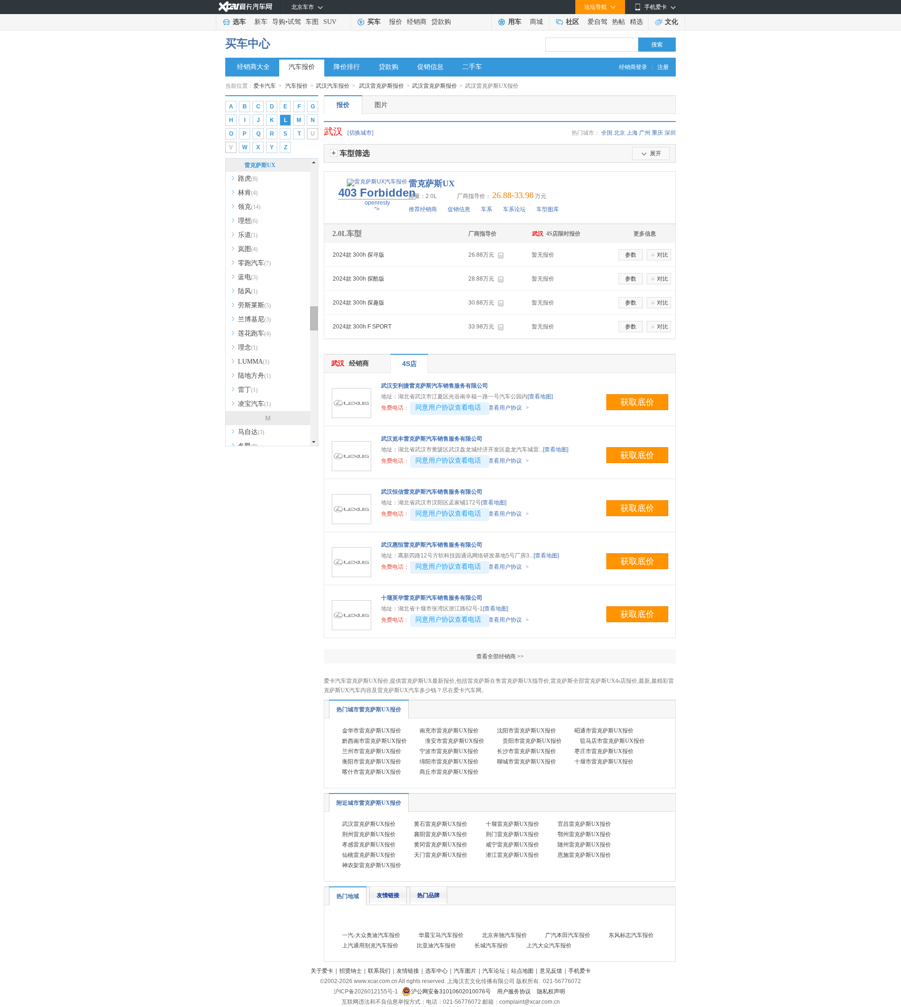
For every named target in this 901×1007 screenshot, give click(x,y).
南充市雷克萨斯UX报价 (449, 730)
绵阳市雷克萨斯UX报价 (449, 761)
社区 (572, 21)
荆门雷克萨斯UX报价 (512, 834)
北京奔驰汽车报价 (504, 935)
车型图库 (547, 209)
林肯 (248, 192)
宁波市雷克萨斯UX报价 (449, 751)
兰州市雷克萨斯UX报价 (371, 751)
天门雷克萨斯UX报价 (440, 855)
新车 (260, 21)
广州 (644, 133)
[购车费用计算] (500, 255)
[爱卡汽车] (245, 7)
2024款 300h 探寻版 (358, 255)
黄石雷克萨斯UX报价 (440, 824)
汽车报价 (302, 66)
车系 (486, 209)
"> (377, 199)
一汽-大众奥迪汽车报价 (371, 935)
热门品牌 (428, 895)
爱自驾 (597, 21)
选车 (239, 21)
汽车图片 (465, 971)
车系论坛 (514, 209)
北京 (619, 133)
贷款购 (441, 21)
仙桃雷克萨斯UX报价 (369, 855)
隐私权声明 (551, 991)
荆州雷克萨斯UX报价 (369, 834)
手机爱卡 (579, 971)
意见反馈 (551, 971)
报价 (395, 21)
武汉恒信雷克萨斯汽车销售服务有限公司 (431, 491)
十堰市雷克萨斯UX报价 (604, 761)
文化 (671, 21)
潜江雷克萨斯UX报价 (512, 855)
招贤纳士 (350, 971)
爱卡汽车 (264, 86)
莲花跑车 (254, 333)
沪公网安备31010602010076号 (451, 991)
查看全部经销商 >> (500, 656)
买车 (374, 21)
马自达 (251, 431)
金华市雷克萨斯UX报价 (371, 730)
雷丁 (248, 389)
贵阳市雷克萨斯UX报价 (532, 741)
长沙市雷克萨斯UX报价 (526, 751)
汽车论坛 (493, 971)
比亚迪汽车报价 (436, 945)
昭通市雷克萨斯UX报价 (604, 730)
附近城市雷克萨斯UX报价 (368, 803)
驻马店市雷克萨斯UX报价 (612, 741)
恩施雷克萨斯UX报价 (584, 855)
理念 (248, 347)
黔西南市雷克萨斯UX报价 (374, 741)
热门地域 (347, 896)
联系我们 (379, 971)
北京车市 (302, 7)
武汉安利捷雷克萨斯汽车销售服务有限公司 (434, 385)
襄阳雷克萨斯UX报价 (440, 834)
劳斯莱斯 (254, 305)
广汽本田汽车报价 (567, 935)
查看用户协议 (508, 407)
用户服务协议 (514, 991)
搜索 (657, 44)
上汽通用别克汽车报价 (370, 945)
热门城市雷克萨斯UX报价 (368, 709)
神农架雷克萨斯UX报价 (371, 865)
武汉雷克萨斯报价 (381, 86)
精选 (636, 21)
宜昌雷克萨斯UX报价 (584, 824)
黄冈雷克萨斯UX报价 (440, 844)
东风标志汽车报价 (631, 935)
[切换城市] (360, 133)
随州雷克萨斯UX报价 (584, 844)
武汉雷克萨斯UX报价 (369, 824)
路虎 (248, 178)
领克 (249, 206)
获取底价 (637, 402)
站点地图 (522, 971)
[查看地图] (540, 396)
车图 (312, 21)
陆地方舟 (254, 375)
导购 (278, 21)
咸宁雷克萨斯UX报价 (512, 844)
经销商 (417, 21)
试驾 (294, 21)
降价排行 (347, 66)
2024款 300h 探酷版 (358, 278)
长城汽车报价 (491, 945)
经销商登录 (633, 67)
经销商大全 (253, 66)
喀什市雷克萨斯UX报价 (371, 772)
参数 (630, 255)
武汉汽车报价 (333, 86)
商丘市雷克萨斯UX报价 (449, 772)
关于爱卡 (322, 971)
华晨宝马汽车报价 (441, 935)
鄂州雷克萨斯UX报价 (584, 834)
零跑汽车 (254, 263)
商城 (536, 21)
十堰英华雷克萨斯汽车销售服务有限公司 (431, 598)
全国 (606, 133)
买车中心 (247, 44)
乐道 (248, 234)
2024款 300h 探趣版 (358, 302)
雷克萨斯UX (259, 165)
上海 (632, 133)
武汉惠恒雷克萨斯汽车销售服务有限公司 (431, 545)
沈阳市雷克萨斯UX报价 (526, 730)
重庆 (657, 133)
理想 (248, 220)
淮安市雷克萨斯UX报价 (454, 741)
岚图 (248, 248)
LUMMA (253, 361)
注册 (663, 67)
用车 (514, 21)
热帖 (618, 21)
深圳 (670, 133)
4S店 (409, 363)
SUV (329, 21)
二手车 (472, 66)
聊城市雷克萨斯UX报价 (526, 761)
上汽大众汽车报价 (549, 945)
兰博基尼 (254, 319)
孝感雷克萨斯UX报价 (369, 844)
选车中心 (436, 971)
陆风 (248, 291)
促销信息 (430, 66)
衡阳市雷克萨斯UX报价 (371, 761)
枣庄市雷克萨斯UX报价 (604, 751)
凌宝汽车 (254, 403)
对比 (662, 255)
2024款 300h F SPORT (362, 326)
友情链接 (388, 895)
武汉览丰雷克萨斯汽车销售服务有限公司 (431, 438)
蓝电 (248, 277)
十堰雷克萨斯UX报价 (512, 824)
